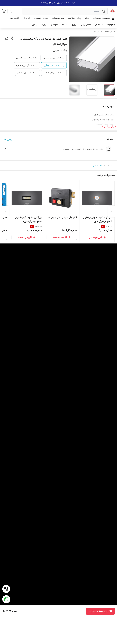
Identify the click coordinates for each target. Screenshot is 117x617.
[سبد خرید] (4, 11)
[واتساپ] (6, 599)
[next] (5, 211)
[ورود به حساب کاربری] (11, 11)
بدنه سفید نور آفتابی (27, 72)
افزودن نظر (8, 139)
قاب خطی (96, 31)
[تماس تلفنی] (6, 589)
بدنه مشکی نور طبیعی (53, 57)
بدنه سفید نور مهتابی (54, 65)
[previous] (111, 211)
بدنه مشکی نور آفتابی (54, 72)
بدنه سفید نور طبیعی (26, 57)
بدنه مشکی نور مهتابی (26, 65)
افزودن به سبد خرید (98, 611)
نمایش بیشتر (110, 126)
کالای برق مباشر (109, 31)
